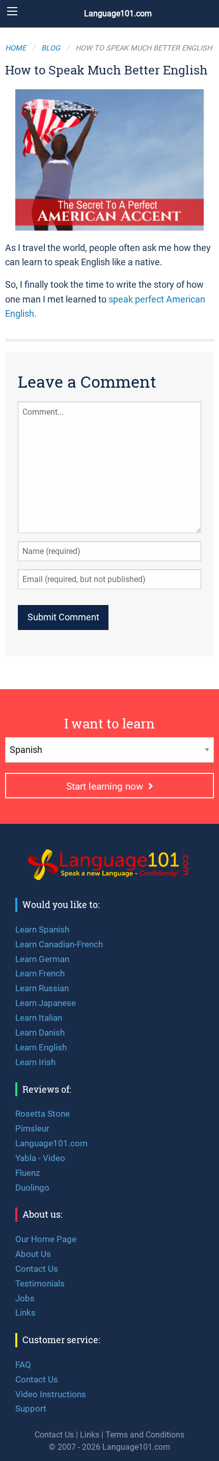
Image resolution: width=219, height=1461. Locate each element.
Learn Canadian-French (59, 944)
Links (25, 1312)
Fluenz (27, 1173)
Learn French (40, 973)
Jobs (25, 1298)
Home (15, 48)
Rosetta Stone (42, 1114)
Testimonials (40, 1283)
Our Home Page (45, 1239)
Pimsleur (32, 1128)
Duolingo (32, 1187)
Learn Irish (35, 1062)
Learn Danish (40, 1032)
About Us (33, 1254)
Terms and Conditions (144, 1435)
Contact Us (36, 1269)
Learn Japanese (45, 1003)
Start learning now (107, 786)
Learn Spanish (42, 929)
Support (30, 1408)
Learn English (41, 1047)
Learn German (42, 959)
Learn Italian (38, 1018)
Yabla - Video (40, 1158)
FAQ (23, 1364)
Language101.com (118, 13)
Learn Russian (42, 988)
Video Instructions (50, 1394)
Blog (50, 48)
